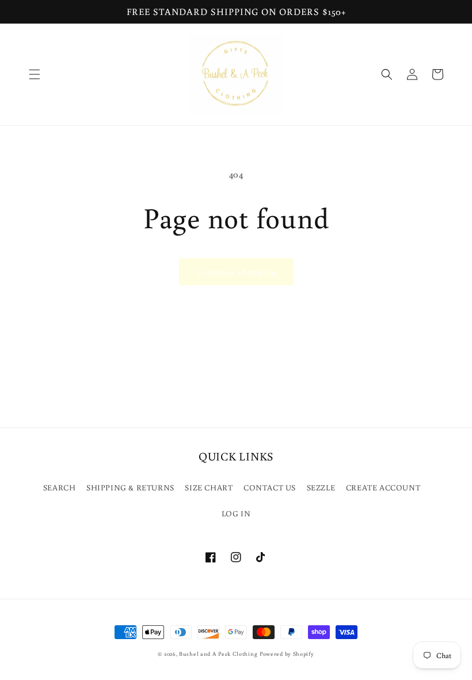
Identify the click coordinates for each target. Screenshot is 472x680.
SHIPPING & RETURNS (130, 487)
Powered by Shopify (287, 654)
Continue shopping (236, 271)
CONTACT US (269, 487)
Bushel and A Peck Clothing (218, 654)
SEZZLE (321, 487)
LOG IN (236, 513)
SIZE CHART (209, 487)
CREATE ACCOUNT (383, 487)
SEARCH (59, 487)
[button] (34, 74)
